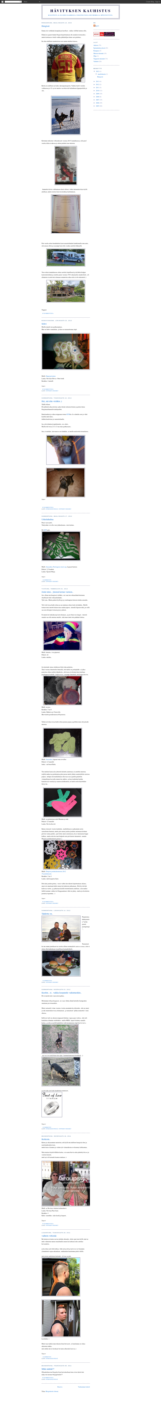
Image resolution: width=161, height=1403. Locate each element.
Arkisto (95, 45)
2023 (98, 71)
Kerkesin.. (46, 1139)
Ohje (95, 56)
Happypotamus (51, 376)
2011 (98, 87)
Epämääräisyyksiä (52, 509)
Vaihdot (96, 61)
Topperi (96, 26)
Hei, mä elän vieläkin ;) (52, 401)
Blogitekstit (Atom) (52, 1391)
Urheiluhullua (47, 519)
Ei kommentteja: (48, 313)
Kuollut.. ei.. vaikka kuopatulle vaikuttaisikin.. (62, 992)
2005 (98, 106)
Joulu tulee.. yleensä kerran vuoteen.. (57, 591)
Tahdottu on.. (47, 913)
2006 (98, 103)
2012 (98, 84)
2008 (98, 97)
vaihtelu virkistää (49, 1235)
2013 (98, 81)
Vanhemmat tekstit (84, 1387)
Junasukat (49, 567)
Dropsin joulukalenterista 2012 (56, 871)
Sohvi (44, 323)
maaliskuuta (102, 74)
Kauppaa (96, 51)
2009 (98, 94)
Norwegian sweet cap (59, 567)
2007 (98, 100)
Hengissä (45, 26)
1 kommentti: (47, 580)
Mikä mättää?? (48, 1368)
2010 (98, 90)
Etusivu (59, 1387)
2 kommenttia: (47, 980)
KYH (68, 414)
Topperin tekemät (52, 391)
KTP (45, 530)
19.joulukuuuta (47, 874)
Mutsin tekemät (98, 53)
